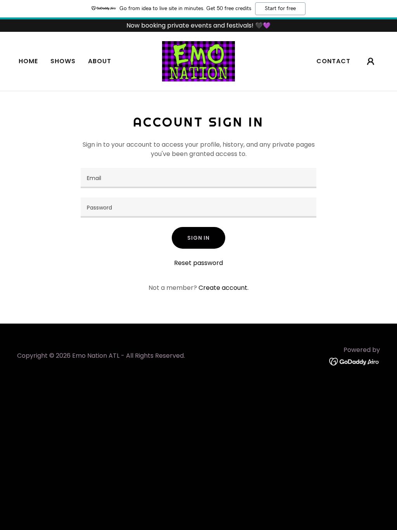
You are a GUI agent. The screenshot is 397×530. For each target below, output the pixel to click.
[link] (198, 60)
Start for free (280, 8)
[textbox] (198, 178)
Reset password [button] (198, 262)
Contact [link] (333, 61)
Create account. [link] (223, 287)
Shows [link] (63, 61)
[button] (370, 61)
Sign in (198, 238)
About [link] (99, 61)
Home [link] (28, 61)
